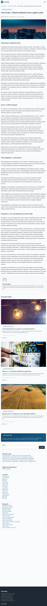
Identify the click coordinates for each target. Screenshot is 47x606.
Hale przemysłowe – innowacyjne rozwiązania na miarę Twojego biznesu (19, 461)
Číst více (4, 337)
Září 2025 (4, 480)
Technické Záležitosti (7, 9)
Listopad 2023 (5, 495)
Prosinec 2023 (5, 493)
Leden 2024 (5, 492)
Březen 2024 (5, 489)
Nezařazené (5, 512)
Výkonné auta (5, 526)
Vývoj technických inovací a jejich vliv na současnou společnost (18, 329)
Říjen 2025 (4, 479)
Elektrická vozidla (6, 510)
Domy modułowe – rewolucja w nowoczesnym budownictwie (16, 455)
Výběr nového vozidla (7, 524)
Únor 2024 (4, 491)
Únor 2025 (4, 486)
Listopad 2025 (5, 477)
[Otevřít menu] (45, 2)
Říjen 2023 (4, 496)
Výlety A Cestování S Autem (8, 527)
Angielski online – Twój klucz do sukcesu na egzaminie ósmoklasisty (18, 458)
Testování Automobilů (7, 520)
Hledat (3, 445)
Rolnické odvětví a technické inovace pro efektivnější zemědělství (19, 414)
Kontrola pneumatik (6, 511)
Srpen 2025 (5, 482)
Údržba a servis (6, 523)
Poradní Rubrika (6, 515)
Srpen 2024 (5, 488)
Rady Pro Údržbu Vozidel (8, 517)
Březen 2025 (5, 485)
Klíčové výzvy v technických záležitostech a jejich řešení (16, 371)
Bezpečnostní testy (6, 508)
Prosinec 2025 (5, 476)
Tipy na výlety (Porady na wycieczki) (10, 521)
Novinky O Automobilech (8, 514)
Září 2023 (4, 498)
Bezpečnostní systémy (7, 507)
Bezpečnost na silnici (7, 505)
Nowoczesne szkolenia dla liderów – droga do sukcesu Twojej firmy (18, 459)
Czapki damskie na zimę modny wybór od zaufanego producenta (17, 457)
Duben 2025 (5, 483)
